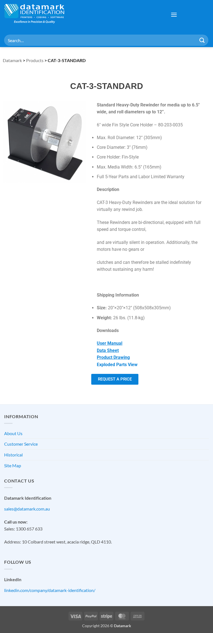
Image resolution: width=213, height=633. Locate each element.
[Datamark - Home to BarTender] (34, 14)
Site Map (12, 465)
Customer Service (21, 443)
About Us (13, 433)
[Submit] (202, 40)
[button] (174, 14)
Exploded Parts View (117, 364)
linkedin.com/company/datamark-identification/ (49, 590)
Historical (13, 454)
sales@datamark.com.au (27, 508)
